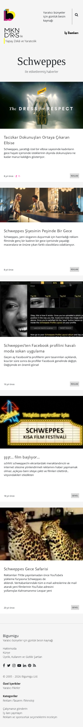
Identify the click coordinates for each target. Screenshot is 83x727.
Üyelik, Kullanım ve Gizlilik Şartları (22, 657)
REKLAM (74, 175)
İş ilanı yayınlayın (12, 713)
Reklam (7, 700)
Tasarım (17, 700)
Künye (6, 652)
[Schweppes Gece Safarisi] (41, 533)
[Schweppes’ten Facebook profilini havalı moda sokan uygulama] (41, 309)
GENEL (75, 495)
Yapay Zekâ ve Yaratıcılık (20, 41)
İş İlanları (71, 33)
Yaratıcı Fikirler (11, 688)
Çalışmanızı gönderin (15, 708)
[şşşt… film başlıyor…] (41, 422)
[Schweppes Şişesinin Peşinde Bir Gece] (41, 205)
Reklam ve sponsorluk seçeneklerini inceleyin (30, 717)
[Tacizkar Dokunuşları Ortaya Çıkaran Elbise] (41, 105)
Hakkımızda (9, 648)
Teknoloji (29, 700)
